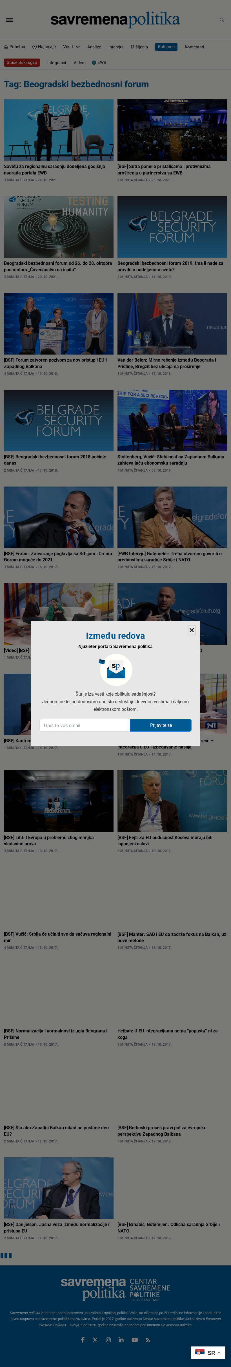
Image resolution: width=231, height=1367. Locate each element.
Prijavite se (161, 725)
